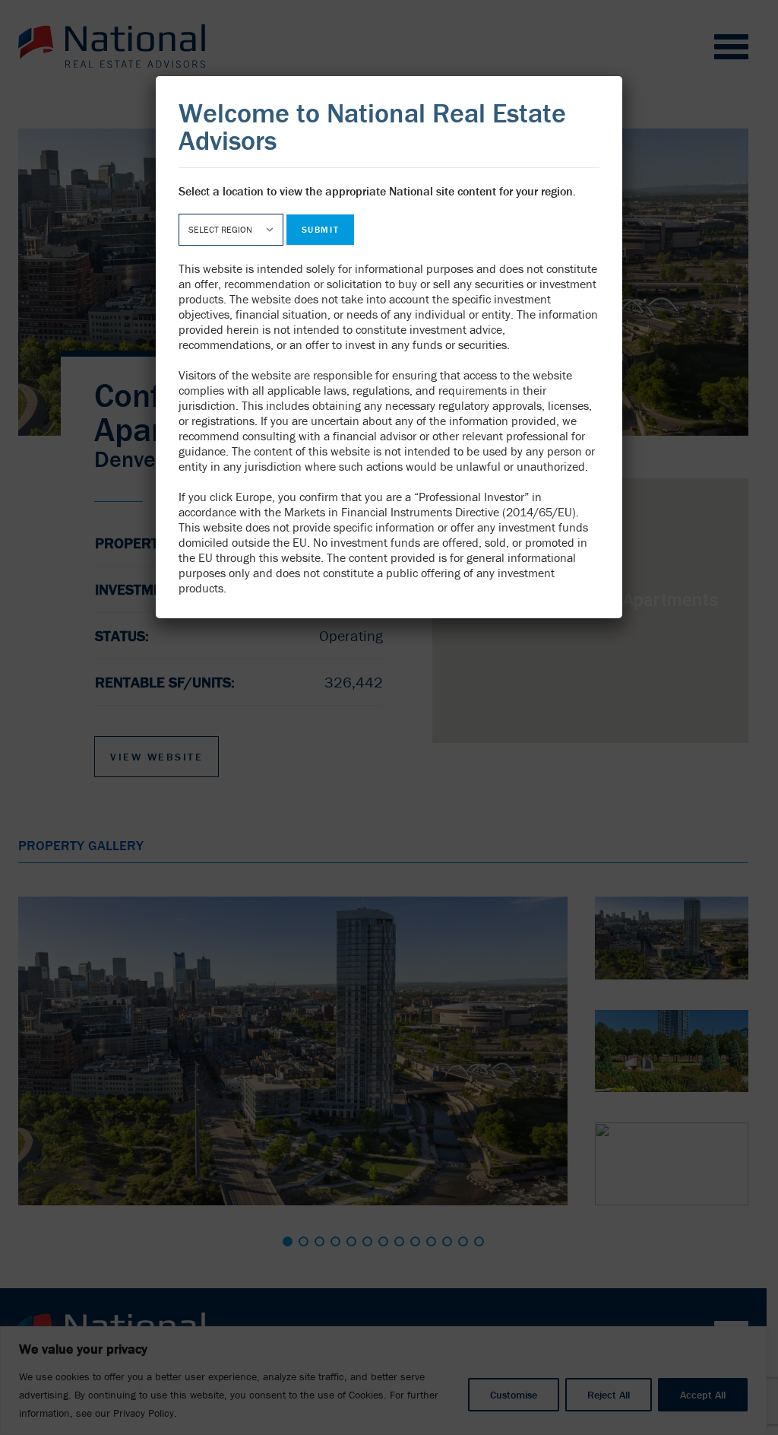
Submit (320, 229)
